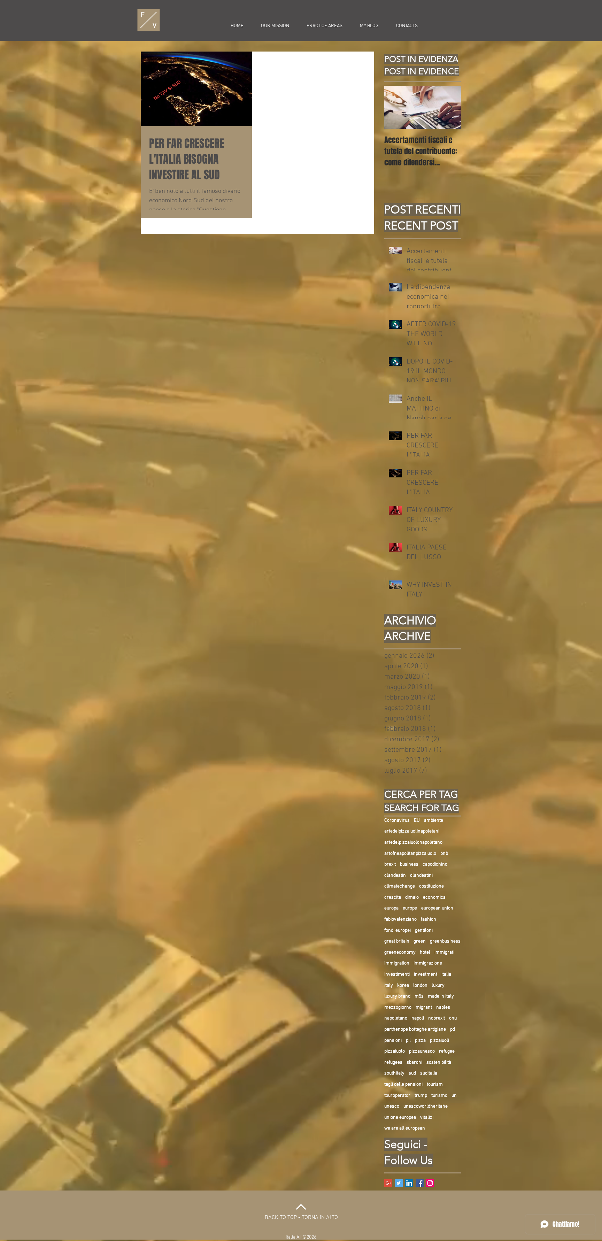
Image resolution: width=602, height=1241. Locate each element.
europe (410, 908)
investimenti (397, 974)
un (454, 1096)
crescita (392, 897)
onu (453, 1018)
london (420, 986)
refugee (447, 1051)
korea (403, 986)
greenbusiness (445, 941)
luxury (438, 986)
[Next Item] (450, 107)
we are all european (404, 1128)
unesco (391, 1106)
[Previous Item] (395, 107)
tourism (435, 1084)
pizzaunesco (422, 1051)
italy (388, 986)
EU (417, 821)
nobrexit (436, 1018)
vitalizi (426, 1118)
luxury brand (397, 996)
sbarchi (414, 1063)
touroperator (397, 1096)
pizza (420, 1041)
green (420, 941)
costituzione (431, 886)
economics (434, 897)
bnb (444, 854)
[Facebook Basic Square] (420, 1183)
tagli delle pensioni (403, 1084)
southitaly (394, 1073)
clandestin (395, 876)
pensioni (393, 1041)
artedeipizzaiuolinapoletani (411, 831)
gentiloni (424, 931)
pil (408, 1041)
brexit (390, 864)
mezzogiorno (397, 1007)
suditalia (428, 1073)
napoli (417, 1018)
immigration (396, 963)
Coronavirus (397, 821)
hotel (425, 952)
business (409, 864)
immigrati (444, 952)
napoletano (395, 1018)
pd (452, 1029)
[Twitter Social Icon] (399, 1183)
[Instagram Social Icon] (430, 1183)
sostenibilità (438, 1063)
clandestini (421, 876)
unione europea (400, 1118)
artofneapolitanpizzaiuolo (410, 854)
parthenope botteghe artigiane (415, 1029)
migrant (424, 1007)
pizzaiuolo (394, 1051)
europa (391, 908)
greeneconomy (400, 952)
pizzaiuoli (439, 1041)
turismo (439, 1096)
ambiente (433, 821)
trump (421, 1096)
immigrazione (428, 963)
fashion (428, 919)
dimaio (412, 897)
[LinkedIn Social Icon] (409, 1183)
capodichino (435, 864)
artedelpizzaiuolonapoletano (413, 842)
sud (412, 1073)
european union (437, 908)
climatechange (399, 886)
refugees (393, 1063)
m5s (419, 996)
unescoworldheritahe (425, 1106)
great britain (396, 941)
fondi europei (397, 931)
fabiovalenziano (400, 919)
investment (425, 974)
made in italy (441, 996)
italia (446, 974)
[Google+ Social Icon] (388, 1183)
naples (443, 1007)
